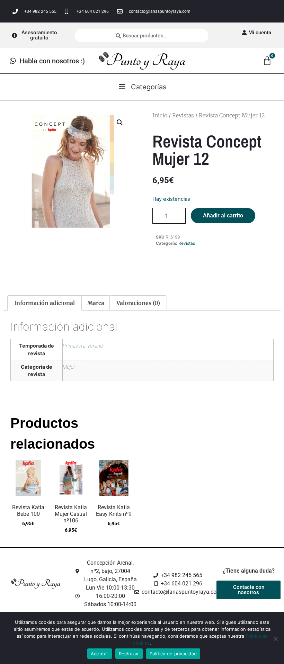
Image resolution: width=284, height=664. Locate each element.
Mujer (69, 367)
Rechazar (129, 653)
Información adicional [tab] (44, 302)
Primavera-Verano (83, 346)
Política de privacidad (173, 653)
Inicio (159, 115)
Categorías (148, 87)
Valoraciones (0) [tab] (138, 302)
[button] (120, 122)
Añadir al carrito (223, 215)
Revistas (183, 115)
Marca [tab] (95, 302)
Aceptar (99, 653)
